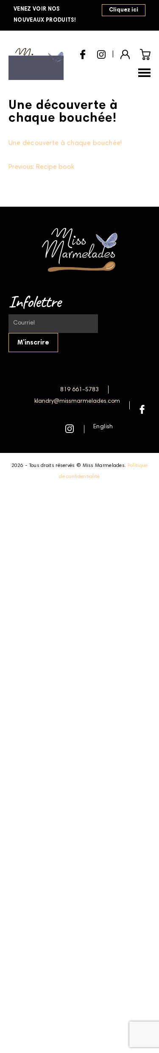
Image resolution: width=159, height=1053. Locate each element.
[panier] (145, 54)
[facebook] (82, 53)
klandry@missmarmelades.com (77, 401)
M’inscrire (33, 342)
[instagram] (101, 53)
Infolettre (34, 301)
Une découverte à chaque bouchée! (65, 143)
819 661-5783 (79, 390)
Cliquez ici (123, 10)
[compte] (125, 53)
